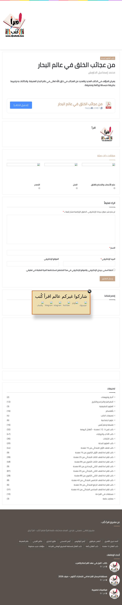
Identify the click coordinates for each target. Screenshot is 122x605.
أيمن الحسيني (65, 541)
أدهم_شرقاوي (94, 541)
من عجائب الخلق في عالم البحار (80, 104)
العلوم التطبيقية (106, 406)
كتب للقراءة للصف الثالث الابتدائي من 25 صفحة (93, 457)
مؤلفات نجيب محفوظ (36, 546)
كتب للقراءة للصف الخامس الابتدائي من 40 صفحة (92, 480)
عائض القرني (37, 541)
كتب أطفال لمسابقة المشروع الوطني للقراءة (65, 546)
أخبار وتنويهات (107, 397)
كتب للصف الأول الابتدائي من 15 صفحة (97, 448)
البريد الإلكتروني (108, 259)
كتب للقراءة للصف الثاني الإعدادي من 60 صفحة (93, 466)
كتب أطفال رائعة (92, 546)
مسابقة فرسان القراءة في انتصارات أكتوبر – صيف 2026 (82, 576)
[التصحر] (23, 172)
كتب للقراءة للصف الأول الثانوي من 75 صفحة (94, 452)
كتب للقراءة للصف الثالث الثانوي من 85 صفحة (94, 461)
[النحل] (61, 172)
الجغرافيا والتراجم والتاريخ (102, 401)
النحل (75, 185)
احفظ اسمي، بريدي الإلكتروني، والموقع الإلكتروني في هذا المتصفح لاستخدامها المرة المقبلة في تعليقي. (69, 270)
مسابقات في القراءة (104, 494)
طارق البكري (51, 541)
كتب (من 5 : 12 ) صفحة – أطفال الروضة (96, 429)
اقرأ (94, 127)
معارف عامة (108, 498)
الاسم (112, 248)
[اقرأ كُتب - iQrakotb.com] (14, 25)
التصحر (37, 185)
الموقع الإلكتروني (51, 259)
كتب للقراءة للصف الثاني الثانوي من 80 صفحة (93, 475)
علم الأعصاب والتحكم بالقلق (103, 185)
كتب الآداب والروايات (104, 434)
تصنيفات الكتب (107, 415)
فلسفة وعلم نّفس (105, 424)
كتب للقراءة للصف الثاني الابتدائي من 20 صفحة (93, 471)
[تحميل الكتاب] (21, 105)
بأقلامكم (109, 411)
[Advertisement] (73, 23)
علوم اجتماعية (107, 420)
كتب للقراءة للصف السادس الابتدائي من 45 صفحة (92, 489)
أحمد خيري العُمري (111, 541)
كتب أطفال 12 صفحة (110, 546)
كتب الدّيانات (108, 438)
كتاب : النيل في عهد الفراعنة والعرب (91, 563)
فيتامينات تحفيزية (99, 590)
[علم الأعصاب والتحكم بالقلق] (98, 172)
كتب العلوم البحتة (107, 58)
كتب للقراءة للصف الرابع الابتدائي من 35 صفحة (93, 484)
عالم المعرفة (24, 541)
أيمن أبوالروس (80, 541)
